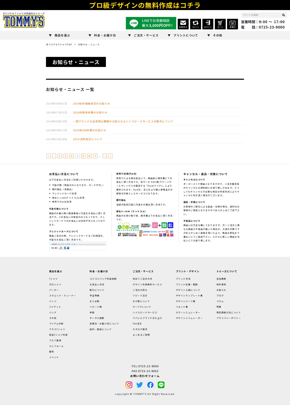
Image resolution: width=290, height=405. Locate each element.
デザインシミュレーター (189, 318)
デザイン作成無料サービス (147, 284)
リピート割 (96, 306)
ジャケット (55, 306)
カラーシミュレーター (188, 312)
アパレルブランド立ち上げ (147, 318)
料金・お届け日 (105, 35)
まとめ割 (94, 301)
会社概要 (221, 278)
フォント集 (182, 306)
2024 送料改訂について (88, 139)
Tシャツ (53, 278)
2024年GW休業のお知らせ (89, 130)
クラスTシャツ (57, 329)
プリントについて (185, 35)
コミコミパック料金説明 (103, 278)
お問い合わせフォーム (145, 376)
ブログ (220, 295)
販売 (51, 351)
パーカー (54, 290)
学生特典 (94, 295)
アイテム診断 (56, 323)
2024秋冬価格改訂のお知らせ (91, 103)
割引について (97, 290)
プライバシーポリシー (228, 318)
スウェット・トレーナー (62, 295)
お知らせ (221, 290)
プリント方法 (183, 278)
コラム (220, 301)
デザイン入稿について (188, 290)
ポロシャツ (55, 284)
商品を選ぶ (62, 35)
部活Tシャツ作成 (58, 334)
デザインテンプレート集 (189, 295)
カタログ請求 (140, 329)
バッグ (53, 312)
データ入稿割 (97, 318)
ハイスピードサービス (145, 312)
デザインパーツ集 (186, 301)
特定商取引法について (228, 312)
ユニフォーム (56, 345)
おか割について (141, 301)
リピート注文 (140, 295)
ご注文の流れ (140, 290)
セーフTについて (142, 306)
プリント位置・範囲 (187, 284)
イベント (54, 357)
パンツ (53, 301)
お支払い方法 (97, 284)
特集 (218, 306)
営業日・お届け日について (104, 323)
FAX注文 (137, 323)
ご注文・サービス (146, 35)
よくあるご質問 (141, 334)
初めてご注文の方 (142, 278)
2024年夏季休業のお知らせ (90, 112)
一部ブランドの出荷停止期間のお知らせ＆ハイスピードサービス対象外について (123, 121)
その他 (217, 35)
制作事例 (221, 284)
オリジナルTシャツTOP (59, 44)
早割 (92, 312)
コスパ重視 (55, 340)
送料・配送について (101, 329)
